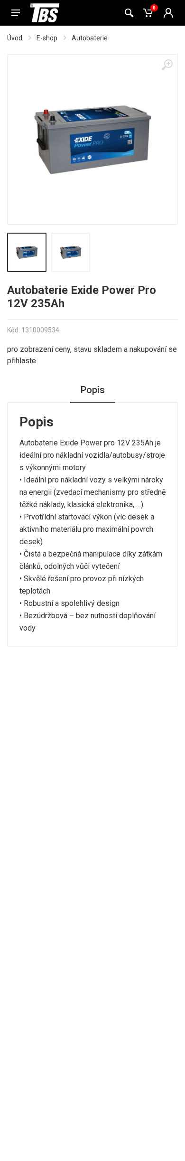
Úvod (14, 38)
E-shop (47, 38)
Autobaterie (90, 38)
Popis (93, 390)
